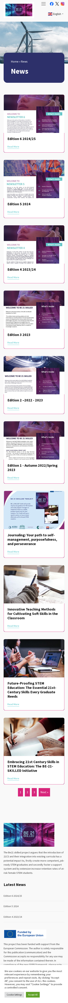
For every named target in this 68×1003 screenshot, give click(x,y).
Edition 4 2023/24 (13, 916)
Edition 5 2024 (11, 906)
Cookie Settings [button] (14, 994)
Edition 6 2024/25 (13, 895)
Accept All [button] (33, 994)
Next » (44, 792)
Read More (13, 146)
